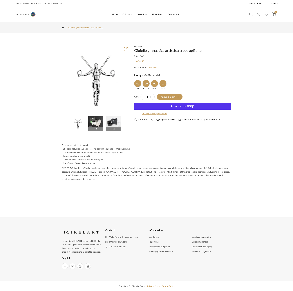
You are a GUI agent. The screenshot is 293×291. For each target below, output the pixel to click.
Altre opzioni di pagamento (154, 113)
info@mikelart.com (118, 241)
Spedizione (154, 237)
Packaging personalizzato (161, 251)
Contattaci (173, 14)
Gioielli (141, 14)
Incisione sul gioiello (201, 251)
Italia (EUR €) (255, 3)
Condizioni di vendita (201, 237)
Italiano (272, 3)
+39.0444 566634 (117, 246)
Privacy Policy (153, 286)
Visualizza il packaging (202, 246)
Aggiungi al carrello (170, 96)
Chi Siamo (127, 14)
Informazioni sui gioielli (159, 246)
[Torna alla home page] (63, 28)
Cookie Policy (168, 286)
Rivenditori (157, 14)
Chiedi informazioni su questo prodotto (201, 119)
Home (115, 14)
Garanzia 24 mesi (200, 241)
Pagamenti (154, 241)
